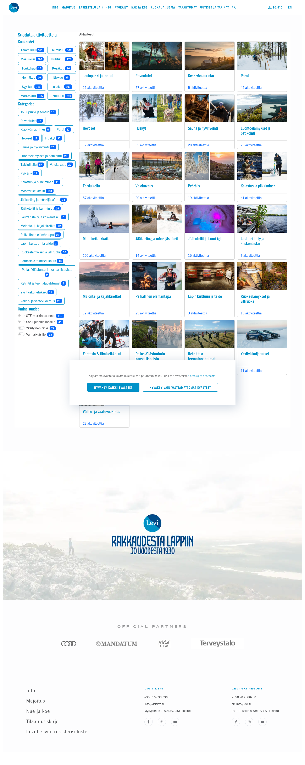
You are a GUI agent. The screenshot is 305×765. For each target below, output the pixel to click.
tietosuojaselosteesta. (202, 376)
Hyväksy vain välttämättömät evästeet (180, 387)
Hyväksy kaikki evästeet (113, 387)
